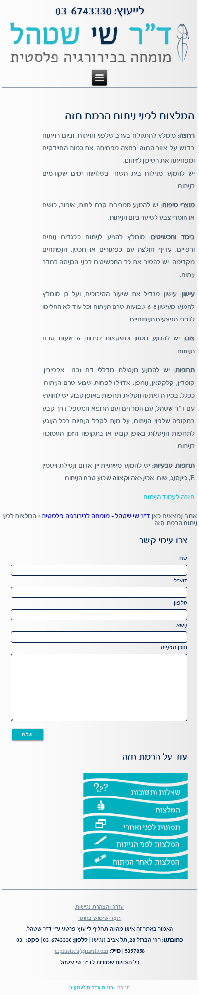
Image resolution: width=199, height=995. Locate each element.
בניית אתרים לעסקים (91, 987)
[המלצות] (135, 808)
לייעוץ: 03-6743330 (99, 11)
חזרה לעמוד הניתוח (169, 497)
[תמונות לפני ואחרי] (135, 826)
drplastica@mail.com (81, 951)
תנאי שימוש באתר (99, 918)
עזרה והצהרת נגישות (99, 907)
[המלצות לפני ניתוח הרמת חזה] (135, 843)
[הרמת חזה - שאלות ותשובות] (135, 790)
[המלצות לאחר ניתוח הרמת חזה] (135, 861)
